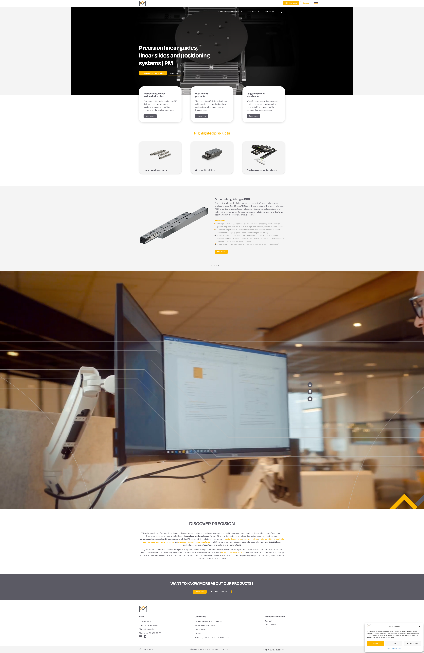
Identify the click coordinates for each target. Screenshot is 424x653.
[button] (419, 626)
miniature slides (266, 539)
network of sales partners (232, 552)
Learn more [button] (150, 116)
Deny (394, 644)
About (221, 11)
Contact (267, 11)
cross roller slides (250, 539)
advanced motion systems (162, 542)
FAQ (267, 628)
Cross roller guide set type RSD (208, 621)
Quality (198, 633)
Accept (375, 644)
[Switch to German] (316, 3)
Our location (270, 624)
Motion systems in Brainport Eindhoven (212, 637)
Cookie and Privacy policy (394, 649)
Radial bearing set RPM (205, 625)
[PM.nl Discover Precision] (143, 609)
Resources (251, 11)
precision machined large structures (194, 542)
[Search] (281, 11)
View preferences (412, 644)
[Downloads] (310, 384)
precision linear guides (232, 539)
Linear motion (201, 629)
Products (235, 11)
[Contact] (310, 391)
